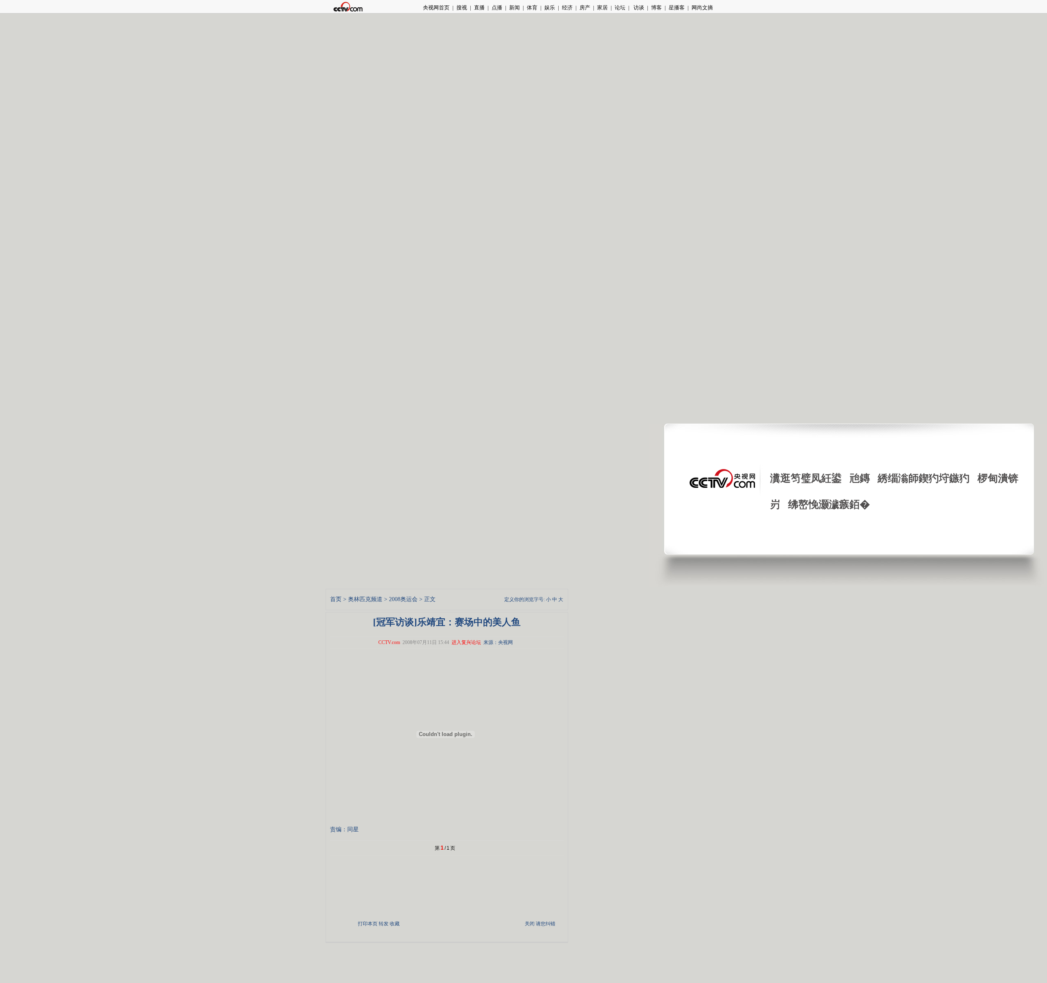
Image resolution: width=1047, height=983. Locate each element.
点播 (497, 7)
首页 (336, 599)
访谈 (638, 7)
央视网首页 (436, 7)
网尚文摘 (702, 7)
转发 (384, 924)
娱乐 (549, 7)
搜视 (461, 7)
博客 (656, 7)
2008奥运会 (403, 599)
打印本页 (367, 924)
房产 (585, 7)
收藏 (395, 924)
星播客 (677, 7)
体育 (532, 7)
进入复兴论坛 (466, 642)
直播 (479, 7)
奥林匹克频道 (365, 599)
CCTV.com (389, 642)
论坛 (620, 7)
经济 (567, 7)
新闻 (514, 7)
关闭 (530, 924)
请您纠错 (545, 924)
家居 (602, 7)
